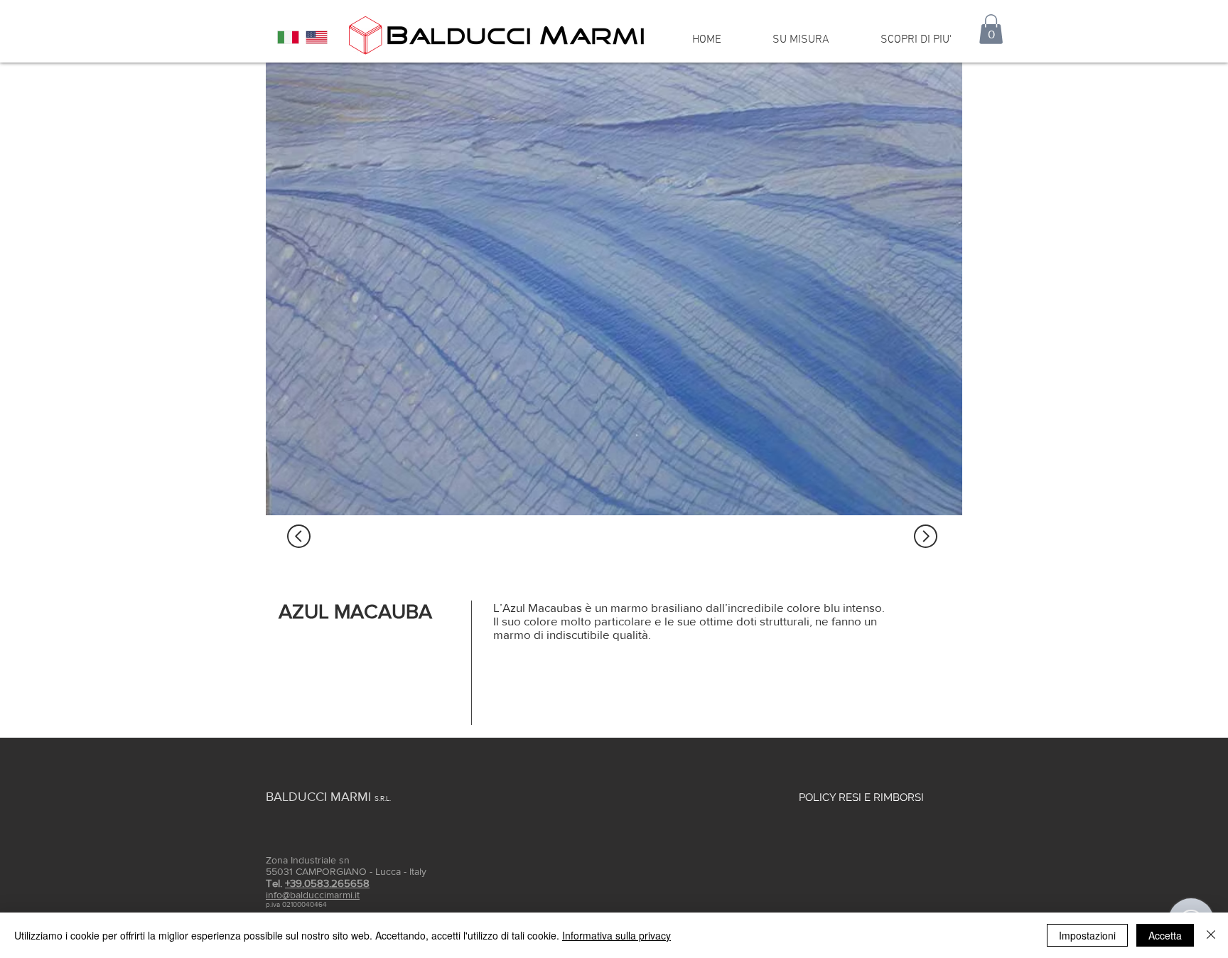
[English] (316, 37)
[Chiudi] (1210, 935)
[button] (991, 29)
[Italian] (288, 37)
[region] (614, 289)
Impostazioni (1087, 935)
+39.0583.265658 (327, 883)
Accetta (1165, 935)
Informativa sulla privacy (616, 935)
